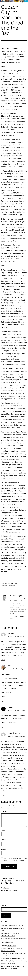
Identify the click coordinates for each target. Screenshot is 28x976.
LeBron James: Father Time (10, 933)
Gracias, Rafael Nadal (8, 935)
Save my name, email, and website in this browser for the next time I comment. (15, 859)
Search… (4, 905)
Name (3, 830)
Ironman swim (11, 945)
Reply (3, 660)
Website (3, 849)
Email (3, 839)
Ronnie (10, 707)
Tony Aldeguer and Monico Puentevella (13, 938)
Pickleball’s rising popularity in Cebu (12, 925)
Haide (9, 666)
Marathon (13, 585)
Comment (5, 811)
